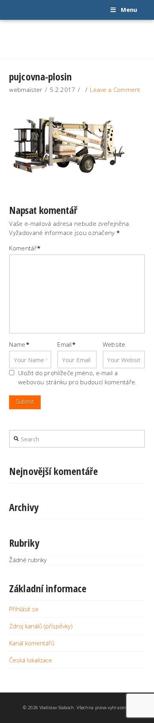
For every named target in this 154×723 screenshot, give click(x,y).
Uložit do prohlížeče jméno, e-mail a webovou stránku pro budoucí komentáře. (77, 377)
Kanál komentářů (31, 643)
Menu (129, 9)
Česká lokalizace (30, 660)
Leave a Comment (115, 89)
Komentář (24, 248)
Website (114, 344)
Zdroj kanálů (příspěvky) (41, 626)
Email (66, 344)
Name (19, 344)
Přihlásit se (24, 609)
